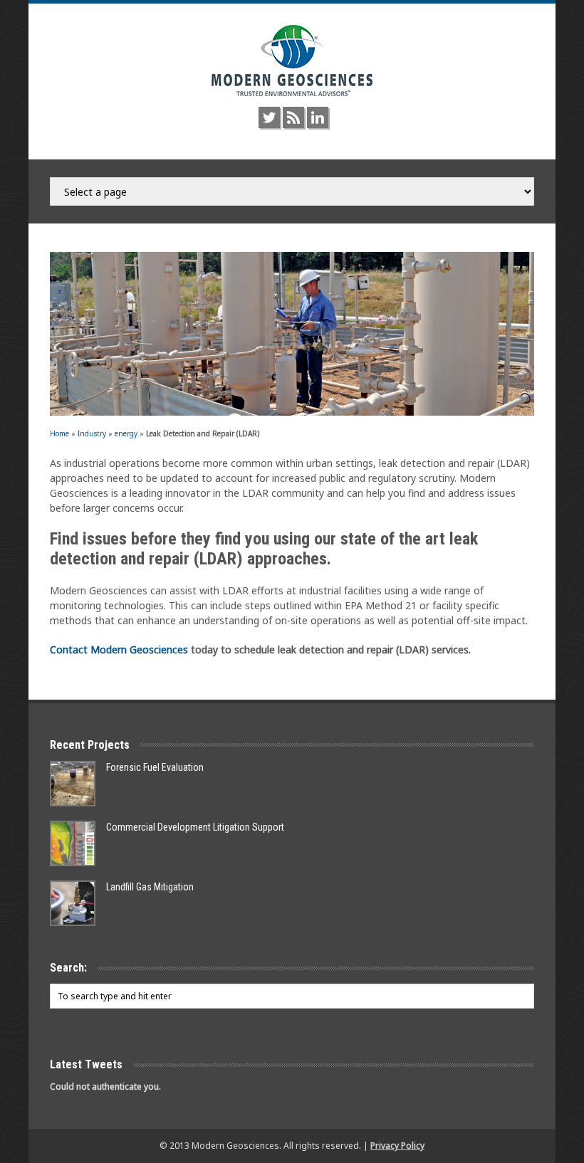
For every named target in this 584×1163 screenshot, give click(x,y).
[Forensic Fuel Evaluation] (72, 783)
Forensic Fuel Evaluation (155, 767)
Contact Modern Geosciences (119, 649)
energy (126, 433)
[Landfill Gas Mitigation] (72, 903)
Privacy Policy (397, 1146)
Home (59, 433)
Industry (92, 433)
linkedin (317, 117)
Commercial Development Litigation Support (195, 827)
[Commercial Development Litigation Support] (72, 843)
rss (293, 117)
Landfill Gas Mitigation (150, 887)
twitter (269, 117)
